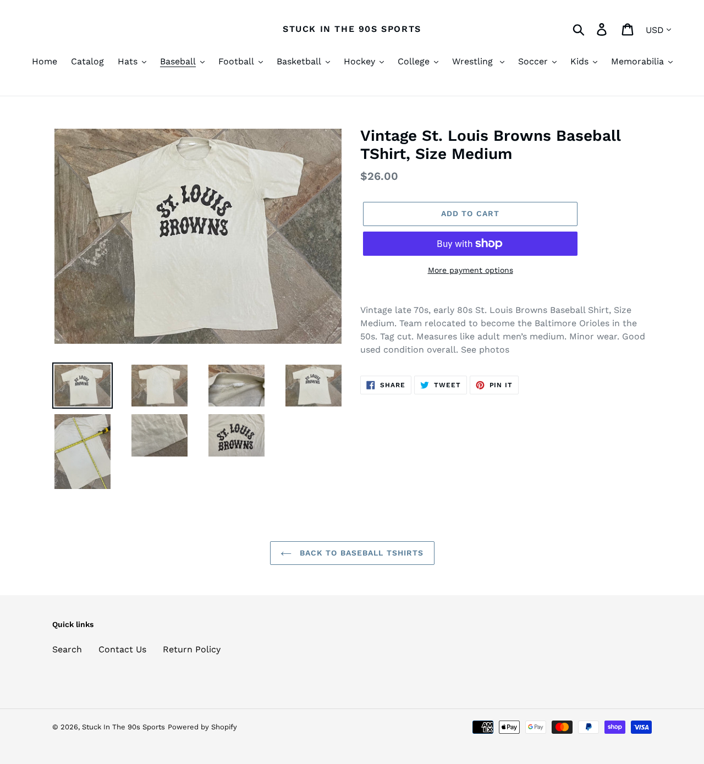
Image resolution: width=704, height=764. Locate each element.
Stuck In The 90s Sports (352, 29)
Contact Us (122, 649)
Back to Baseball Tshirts (360, 552)
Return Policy (192, 649)
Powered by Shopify (202, 727)
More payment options (470, 270)
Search (67, 649)
